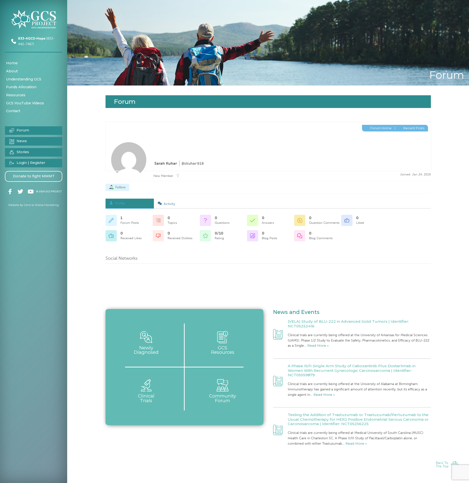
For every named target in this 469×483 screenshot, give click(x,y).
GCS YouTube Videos (25, 103)
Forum (23, 130)
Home (12, 63)
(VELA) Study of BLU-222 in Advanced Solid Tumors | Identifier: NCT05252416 (348, 323)
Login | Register (31, 163)
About (12, 71)
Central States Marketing (41, 205)
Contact (13, 111)
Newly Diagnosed (146, 350)
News (22, 141)
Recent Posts (413, 128)
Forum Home (381, 128)
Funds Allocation (21, 87)
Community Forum (222, 398)
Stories (23, 152)
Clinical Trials (146, 398)
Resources (15, 95)
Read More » (318, 345)
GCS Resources (222, 350)
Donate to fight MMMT (33, 176)
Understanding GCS (23, 79)
